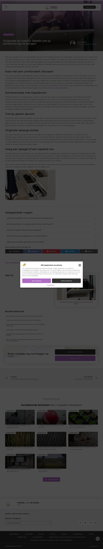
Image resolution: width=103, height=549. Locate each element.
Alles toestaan (37, 281)
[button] (80, 265)
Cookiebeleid (50, 285)
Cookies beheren (66, 281)
